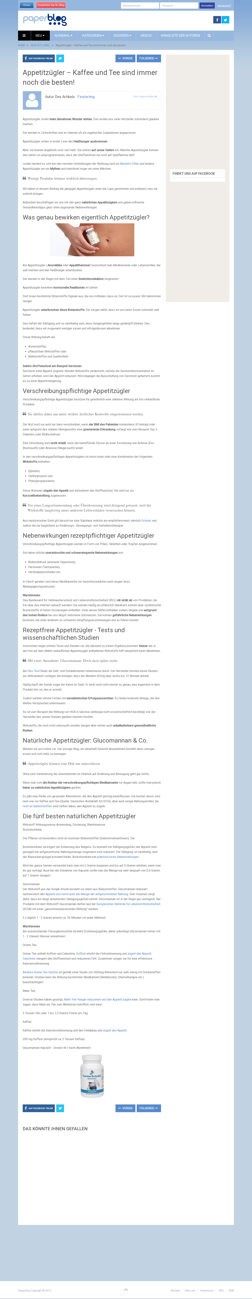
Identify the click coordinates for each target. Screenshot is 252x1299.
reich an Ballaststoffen (37, 806)
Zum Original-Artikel (144, 96)
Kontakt (175, 1290)
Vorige (127, 58)
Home (26, 5)
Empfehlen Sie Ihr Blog (51, 5)
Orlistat (146, 520)
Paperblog (24, 1290)
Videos (146, 35)
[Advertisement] (92, 1177)
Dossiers (121, 35)
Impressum (207, 1290)
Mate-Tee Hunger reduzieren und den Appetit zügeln (97, 999)
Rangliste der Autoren (180, 35)
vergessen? (224, 5)
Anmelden (207, 5)
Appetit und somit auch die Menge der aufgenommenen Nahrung (87, 894)
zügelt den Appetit (139, 953)
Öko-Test (34, 671)
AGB (231, 1290)
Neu (39, 35)
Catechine (29, 958)
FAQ (221, 1290)
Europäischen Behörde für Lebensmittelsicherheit (128, 904)
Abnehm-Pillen (129, 163)
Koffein (81, 953)
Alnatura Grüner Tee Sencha (40, 972)
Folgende (147, 58)
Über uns (190, 1290)
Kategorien (92, 35)
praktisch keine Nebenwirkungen (118, 857)
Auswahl (62, 35)
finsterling (85, 97)
